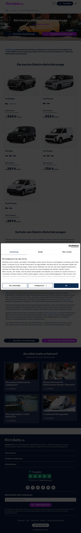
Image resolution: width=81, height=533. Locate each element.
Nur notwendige (14, 285)
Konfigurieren (39, 285)
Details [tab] (40, 252)
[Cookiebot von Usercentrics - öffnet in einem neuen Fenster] (70, 246)
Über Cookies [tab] (67, 252)
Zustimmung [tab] (14, 252)
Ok (66, 285)
